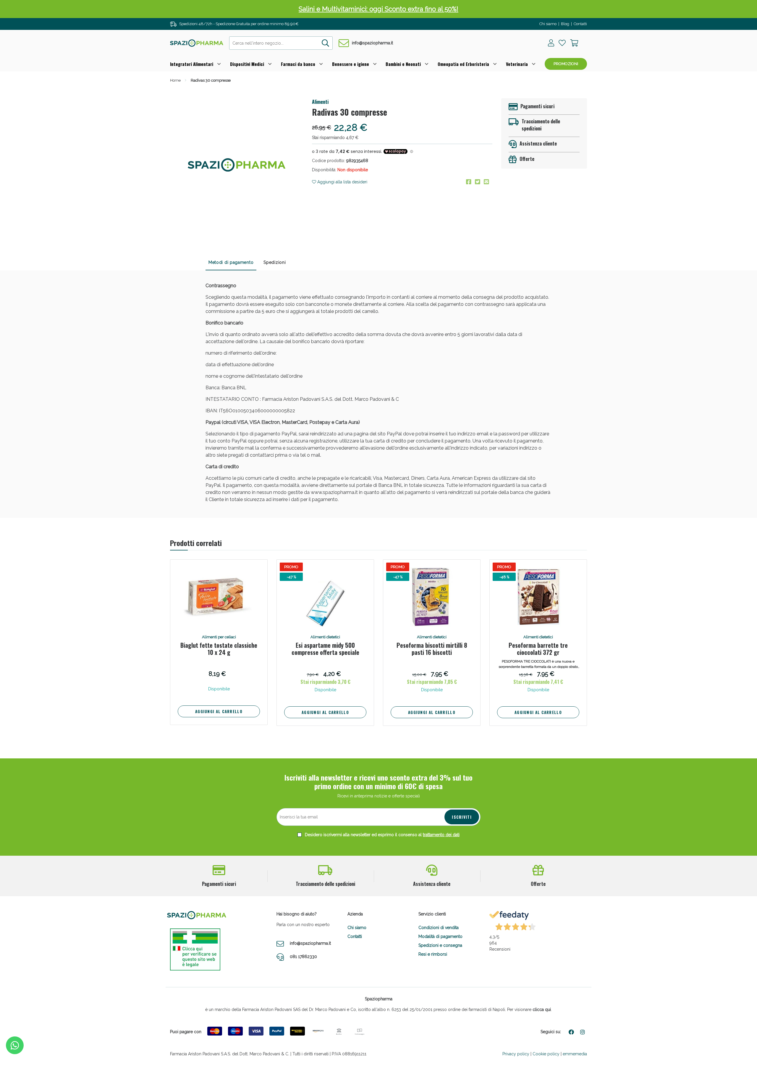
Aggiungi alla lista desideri (341, 182)
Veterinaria (517, 64)
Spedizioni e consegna (440, 945)
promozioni (566, 64)
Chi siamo (548, 24)
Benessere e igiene (350, 64)
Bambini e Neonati (403, 64)
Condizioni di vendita (438, 927)
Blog (565, 24)
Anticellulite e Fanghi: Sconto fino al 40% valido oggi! (378, 9)
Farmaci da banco (298, 64)
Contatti (580, 24)
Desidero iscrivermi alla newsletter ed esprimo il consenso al (382, 834)
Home (175, 80)
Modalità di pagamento (440, 936)
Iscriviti (462, 817)
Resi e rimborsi (432, 954)
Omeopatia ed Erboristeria (463, 64)
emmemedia (575, 1054)
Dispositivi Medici (247, 64)
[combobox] (281, 43)
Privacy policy (515, 1054)
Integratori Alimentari (191, 64)
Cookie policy (546, 1054)
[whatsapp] (15, 1045)
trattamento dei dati (441, 834)
